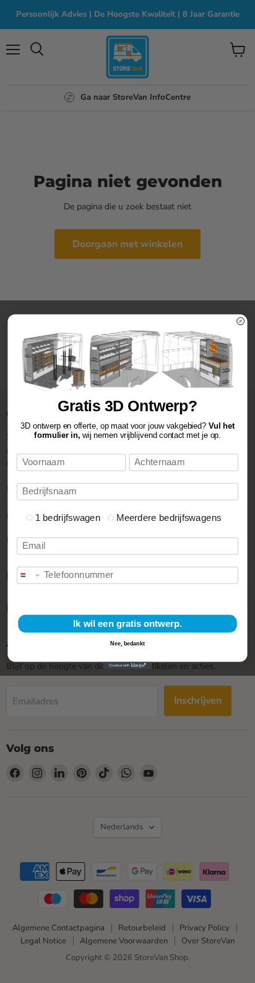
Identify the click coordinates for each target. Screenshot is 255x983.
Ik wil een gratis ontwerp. (127, 623)
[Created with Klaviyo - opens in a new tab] (127, 665)
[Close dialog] (240, 321)
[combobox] (29, 575)
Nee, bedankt (127, 643)
